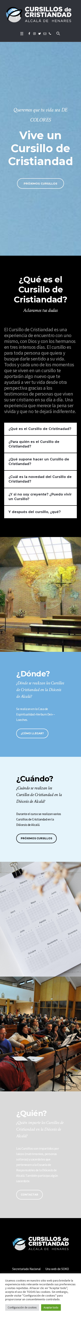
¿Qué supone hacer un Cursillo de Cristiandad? (39, 461)
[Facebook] (29, 34)
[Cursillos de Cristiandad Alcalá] (40, 14)
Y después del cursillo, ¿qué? (35, 512)
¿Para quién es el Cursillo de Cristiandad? (34, 444)
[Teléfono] (50, 34)
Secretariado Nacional (26, 1269)
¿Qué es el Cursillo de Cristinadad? (40, 429)
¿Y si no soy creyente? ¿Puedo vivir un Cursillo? (40, 496)
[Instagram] (34, 34)
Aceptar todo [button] (51, 1307)
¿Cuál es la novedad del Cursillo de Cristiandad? (40, 479)
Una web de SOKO (57, 1269)
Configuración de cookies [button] (22, 1307)
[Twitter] (40, 34)
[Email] (45, 34)
